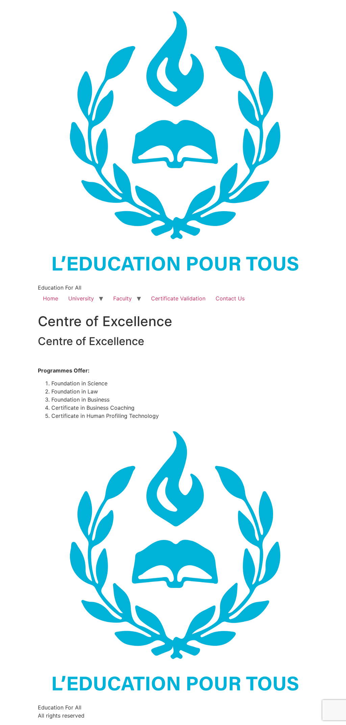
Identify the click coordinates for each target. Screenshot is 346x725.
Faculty (122, 298)
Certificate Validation (178, 298)
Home (50, 298)
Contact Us (230, 298)
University (81, 298)
